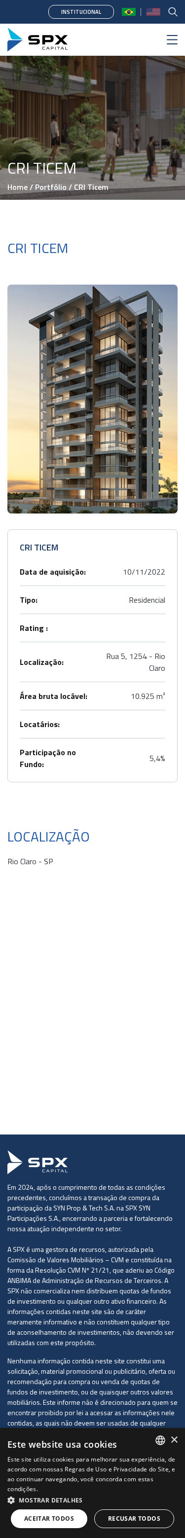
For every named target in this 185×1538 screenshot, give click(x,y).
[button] (92, 1499)
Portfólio (51, 187)
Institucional (81, 12)
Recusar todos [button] (134, 1518)
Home (17, 187)
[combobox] (160, 1440)
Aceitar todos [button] (49, 1518)
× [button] (174, 1440)
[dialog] (92, 1483)
